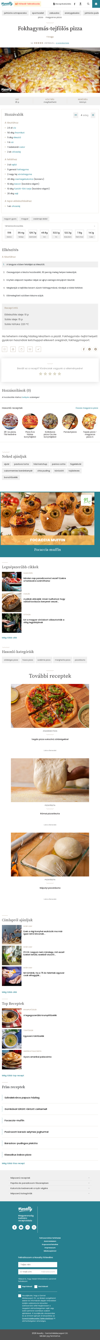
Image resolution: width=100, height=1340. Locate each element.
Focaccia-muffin (14, 1120)
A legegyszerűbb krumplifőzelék (40, 1015)
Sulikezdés (28, 573)
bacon (17, 183)
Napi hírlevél (27, 1286)
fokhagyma (23, 169)
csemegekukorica (24, 179)
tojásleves (74, 470)
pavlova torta (21, 464)
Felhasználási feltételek (50, 1238)
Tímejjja (50, 37)
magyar (24, 219)
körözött (59, 470)
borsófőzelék (11, 477)
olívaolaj (16, 151)
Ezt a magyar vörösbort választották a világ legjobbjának (43, 621)
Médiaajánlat (50, 1251)
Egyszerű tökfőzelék (33, 1036)
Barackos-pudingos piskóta (21, 1143)
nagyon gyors (10, 219)
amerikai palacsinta (32, 1051)
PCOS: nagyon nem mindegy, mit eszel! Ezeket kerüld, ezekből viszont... (43, 953)
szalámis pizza (44, 660)
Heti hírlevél (43, 1286)
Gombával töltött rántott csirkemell (26, 1109)
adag (85, 115)
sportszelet (38, 13)
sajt (16, 193)
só (12, 142)
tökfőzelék (28, 1030)
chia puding (43, 470)
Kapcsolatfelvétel (50, 1244)
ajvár (6, 464)
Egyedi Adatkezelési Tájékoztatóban (37, 1318)
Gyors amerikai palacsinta (37, 1057)
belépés (25, 397)
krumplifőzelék (30, 1009)
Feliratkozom (48, 1271)
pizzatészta (80, 660)
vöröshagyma (25, 174)
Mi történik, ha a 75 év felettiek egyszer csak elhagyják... (43, 974)
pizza (40, 17)
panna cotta (58, 464)
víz (14, 127)
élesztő (17, 137)
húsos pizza (28, 660)
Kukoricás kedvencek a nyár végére (29, 1188)
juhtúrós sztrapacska (15, 13)
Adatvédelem (50, 1241)
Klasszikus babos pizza (18, 1154)
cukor (22, 147)
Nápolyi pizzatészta (50, 888)
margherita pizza (62, 660)
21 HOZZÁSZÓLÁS (62, 43)
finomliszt (20, 132)
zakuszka (54, 13)
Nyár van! (27, 926)
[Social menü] (75, 4)
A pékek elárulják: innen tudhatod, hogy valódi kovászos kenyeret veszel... (44, 600)
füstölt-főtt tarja (22, 188)
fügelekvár (75, 464)
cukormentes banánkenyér (18, 470)
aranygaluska (72, 13)
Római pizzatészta (50, 813)
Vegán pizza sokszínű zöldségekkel (50, 739)
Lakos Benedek (50, 750)
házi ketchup (40, 464)
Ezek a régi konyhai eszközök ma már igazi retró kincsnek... (43, 932)
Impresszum (50, 1247)
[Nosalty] (7, 4)
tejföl (14, 164)
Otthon (26, 614)
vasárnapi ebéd (40, 219)
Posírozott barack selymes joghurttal (26, 1131)
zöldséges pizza (11, 660)
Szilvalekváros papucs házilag (22, 1097)
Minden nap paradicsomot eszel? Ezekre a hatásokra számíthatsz (44, 579)
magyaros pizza (53, 17)
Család (26, 594)
